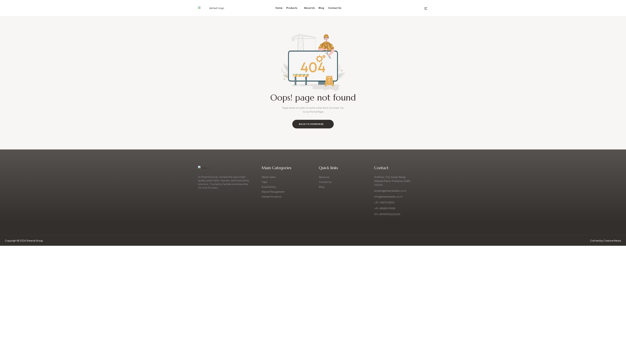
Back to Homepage (311, 124)
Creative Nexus (612, 240)
